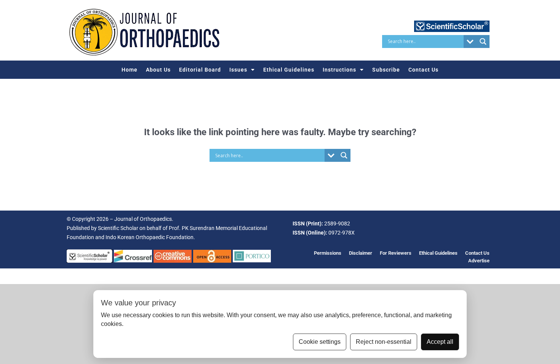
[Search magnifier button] (483, 41)
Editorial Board (200, 70)
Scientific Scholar (118, 228)
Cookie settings (320, 341)
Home (130, 70)
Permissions (327, 253)
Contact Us (423, 70)
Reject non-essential (383, 341)
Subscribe (386, 70)
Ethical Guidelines (288, 70)
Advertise (479, 260)
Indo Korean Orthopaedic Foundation (150, 237)
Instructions (339, 70)
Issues (238, 70)
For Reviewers (395, 253)
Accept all (440, 341)
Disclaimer (360, 253)
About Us (158, 70)
